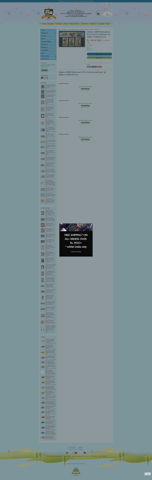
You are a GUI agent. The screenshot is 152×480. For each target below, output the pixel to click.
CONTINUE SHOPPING (76, 251)
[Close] (91, 224)
